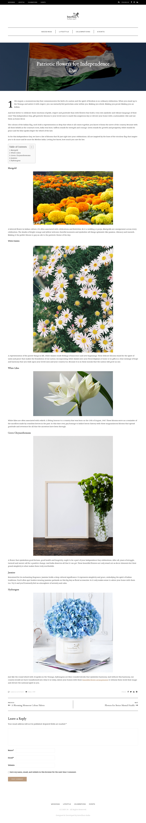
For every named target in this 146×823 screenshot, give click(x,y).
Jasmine (14, 158)
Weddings (11, 2)
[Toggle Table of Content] (30, 147)
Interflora (78, 76)
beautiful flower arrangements (95, 680)
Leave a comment (17, 692)
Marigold (14, 150)
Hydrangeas (15, 160)
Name (11, 750)
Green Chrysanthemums (20, 155)
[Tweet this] (130, 692)
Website (11, 765)
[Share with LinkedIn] (133, 692)
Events (43, 2)
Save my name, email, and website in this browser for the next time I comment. (43, 772)
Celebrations (32, 2)
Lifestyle (21, 2)
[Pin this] (136, 692)
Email (11, 758)
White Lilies (16, 153)
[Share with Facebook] (128, 692)
